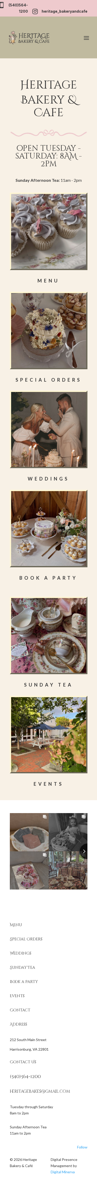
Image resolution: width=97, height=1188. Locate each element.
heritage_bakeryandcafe (64, 11)
